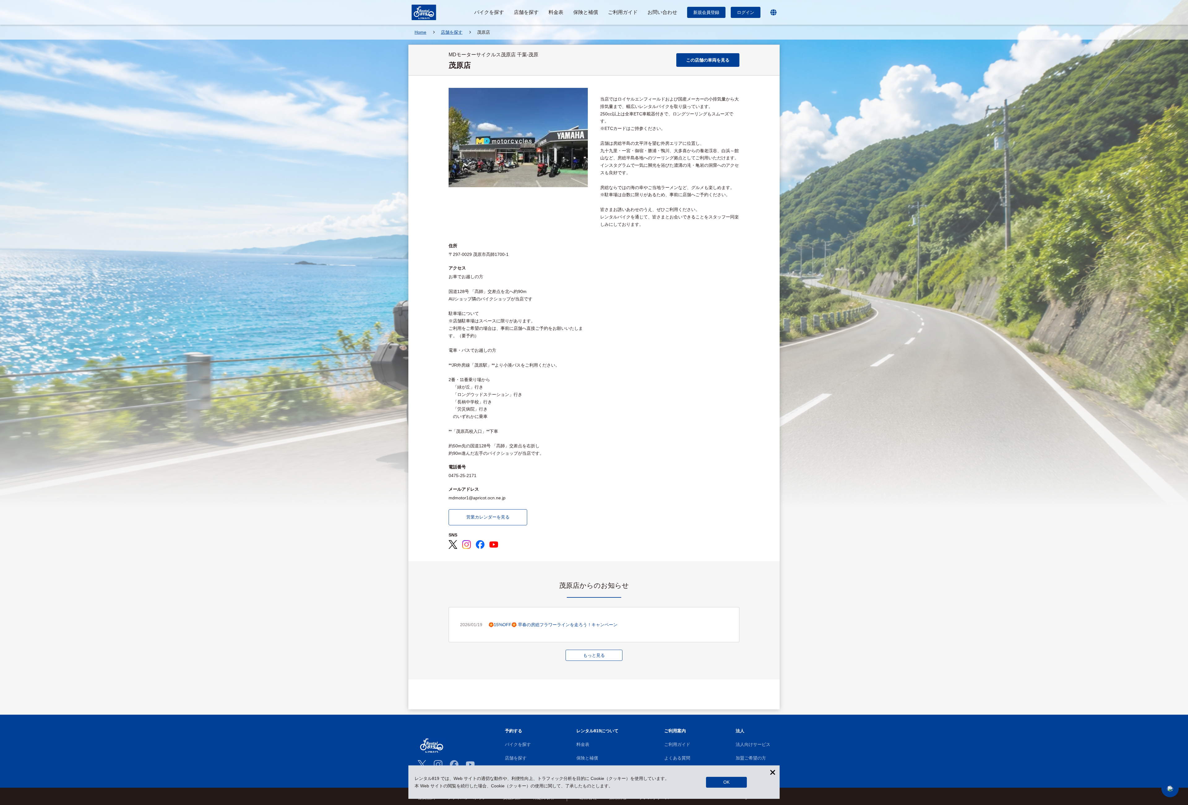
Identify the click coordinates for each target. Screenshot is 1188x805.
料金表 (582, 744)
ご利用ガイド (677, 744)
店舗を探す (516, 757)
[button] (1170, 788)
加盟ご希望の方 (751, 757)
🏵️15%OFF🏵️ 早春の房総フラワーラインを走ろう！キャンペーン (553, 624)
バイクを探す (518, 744)
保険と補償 (587, 757)
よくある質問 (677, 757)
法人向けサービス (753, 744)
